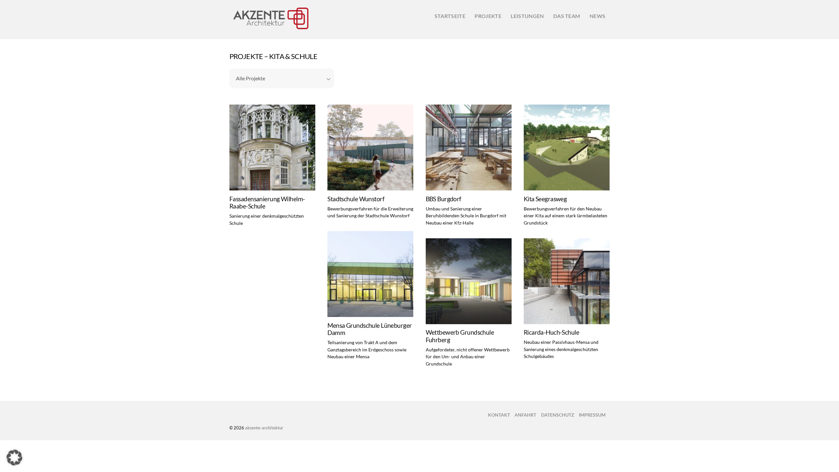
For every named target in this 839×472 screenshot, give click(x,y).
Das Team (566, 16)
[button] (14, 457)
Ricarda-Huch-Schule (551, 332)
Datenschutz (557, 415)
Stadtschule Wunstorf (355, 199)
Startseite (450, 16)
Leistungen (527, 16)
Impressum (592, 415)
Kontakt (499, 415)
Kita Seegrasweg (545, 199)
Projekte (488, 16)
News (597, 16)
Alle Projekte (250, 78)
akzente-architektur (264, 427)
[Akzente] (270, 29)
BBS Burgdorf (443, 199)
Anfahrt (525, 415)
